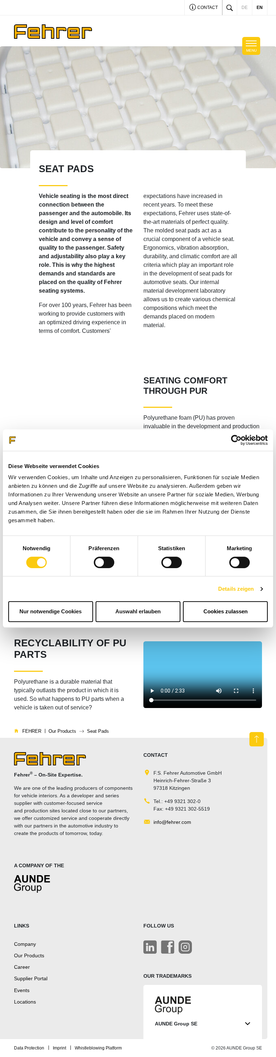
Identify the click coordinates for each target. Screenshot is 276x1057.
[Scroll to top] (256, 739)
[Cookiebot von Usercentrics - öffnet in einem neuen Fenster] (236, 440)
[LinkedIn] (150, 947)
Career (22, 967)
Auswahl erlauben (138, 611)
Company (25, 944)
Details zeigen (236, 589)
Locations (25, 1002)
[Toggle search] (229, 7)
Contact (207, 7)
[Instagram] (185, 947)
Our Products (29, 955)
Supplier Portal (30, 978)
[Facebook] (167, 947)
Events (21, 990)
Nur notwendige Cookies (50, 611)
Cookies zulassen (225, 611)
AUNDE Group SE (176, 1024)
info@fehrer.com (172, 822)
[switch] (104, 562)
